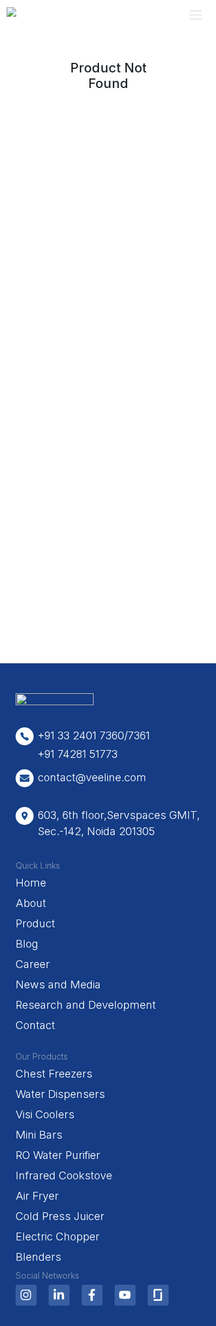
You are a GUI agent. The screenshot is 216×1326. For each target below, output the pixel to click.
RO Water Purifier (58, 1155)
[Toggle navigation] (195, 15)
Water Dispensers (60, 1094)
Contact (35, 1025)
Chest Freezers (54, 1073)
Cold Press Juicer (60, 1216)
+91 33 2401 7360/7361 (94, 735)
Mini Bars (39, 1134)
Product (35, 923)
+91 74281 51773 (78, 754)
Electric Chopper (58, 1236)
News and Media (58, 984)
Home (31, 882)
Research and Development (86, 1005)
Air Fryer (37, 1196)
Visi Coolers (45, 1114)
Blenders (38, 1257)
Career (33, 964)
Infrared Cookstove (64, 1175)
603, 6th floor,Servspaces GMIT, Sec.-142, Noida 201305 (119, 823)
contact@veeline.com (92, 777)
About (31, 903)
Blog (27, 943)
